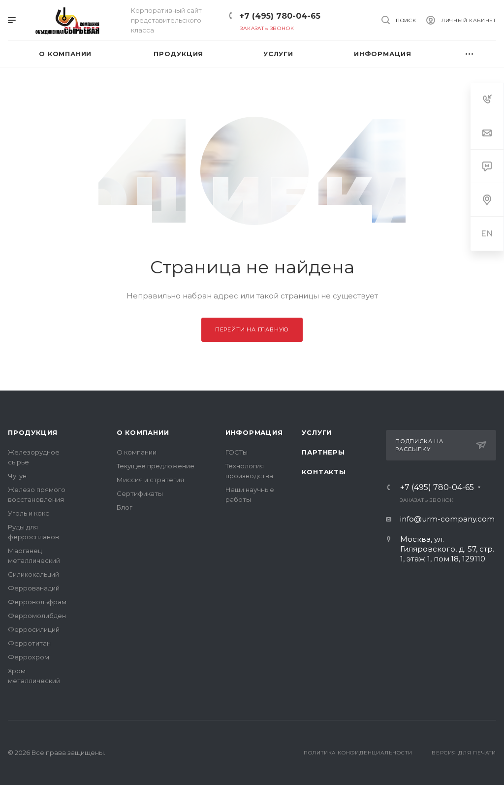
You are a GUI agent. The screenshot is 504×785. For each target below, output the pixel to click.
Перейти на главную (252, 329)
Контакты (324, 472)
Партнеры (323, 452)
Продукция (33, 432)
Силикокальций (33, 574)
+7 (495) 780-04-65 (279, 16)
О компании (143, 432)
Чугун (17, 476)
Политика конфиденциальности (358, 753)
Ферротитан (29, 643)
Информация (254, 432)
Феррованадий (34, 588)
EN (487, 233)
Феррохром (28, 657)
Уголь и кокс (28, 513)
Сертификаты (140, 493)
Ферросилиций (34, 629)
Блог (124, 507)
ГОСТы (236, 452)
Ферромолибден (37, 616)
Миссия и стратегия (150, 480)
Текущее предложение (155, 466)
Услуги (317, 432)
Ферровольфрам (37, 602)
